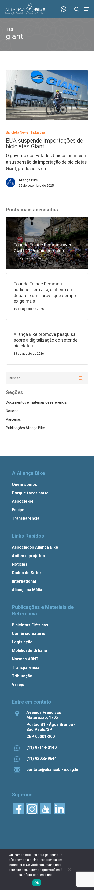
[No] (69, 869)
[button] (86, 9)
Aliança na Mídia (27, 589)
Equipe (18, 509)
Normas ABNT (25, 659)
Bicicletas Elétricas (30, 625)
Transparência (25, 518)
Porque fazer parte (30, 493)
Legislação (22, 642)
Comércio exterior (29, 633)
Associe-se (23, 501)
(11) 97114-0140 (41, 747)
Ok (36, 883)
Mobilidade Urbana (29, 650)
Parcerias (13, 419)
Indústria (38, 132)
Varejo (18, 684)
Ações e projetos (28, 555)
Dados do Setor (26, 572)
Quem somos (24, 484)
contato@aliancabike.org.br (52, 769)
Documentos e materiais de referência (36, 402)
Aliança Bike (28, 180)
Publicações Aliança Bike (25, 428)
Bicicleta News (17, 132)
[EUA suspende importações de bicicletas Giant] (47, 95)
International (24, 581)
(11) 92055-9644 (41, 758)
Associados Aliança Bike (35, 547)
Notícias (12, 411)
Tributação (22, 676)
